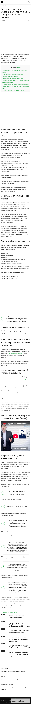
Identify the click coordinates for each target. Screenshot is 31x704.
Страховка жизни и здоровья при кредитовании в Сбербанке (13, 675)
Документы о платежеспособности (13, 78)
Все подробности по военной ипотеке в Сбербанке (15, 84)
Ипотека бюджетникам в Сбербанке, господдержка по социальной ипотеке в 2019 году (19, 624)
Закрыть (19, 67)
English (15, 698)
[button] (29, 2)
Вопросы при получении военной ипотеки (13, 90)
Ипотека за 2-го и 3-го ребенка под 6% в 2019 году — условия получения (18, 654)
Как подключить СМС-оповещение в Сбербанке (13, 671)
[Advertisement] (15, 37)
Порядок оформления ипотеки (10, 76)
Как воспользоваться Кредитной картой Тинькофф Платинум (14, 688)
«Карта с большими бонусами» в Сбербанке (12, 680)
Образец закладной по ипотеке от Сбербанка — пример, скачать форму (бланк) (19, 639)
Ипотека (7, 5)
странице (26, 379)
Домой (2, 5)
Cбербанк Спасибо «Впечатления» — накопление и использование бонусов (13, 683)
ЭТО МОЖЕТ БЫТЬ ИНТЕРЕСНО (9, 612)
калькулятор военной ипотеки (14, 353)
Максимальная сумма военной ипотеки (12, 74)
